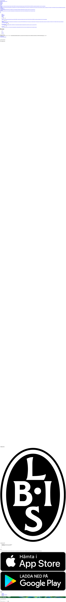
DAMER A (16, 19)
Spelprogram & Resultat (8, 19)
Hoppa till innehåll (2, 0)
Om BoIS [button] (3, 26)
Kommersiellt (63, 7)
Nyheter (39, 7)
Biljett (2, 14)
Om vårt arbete (31, 9)
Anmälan (43, 7)
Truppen (12, 19)
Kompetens (6, 22)
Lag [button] (2, 18)
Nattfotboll (19, 9)
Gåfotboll (21, 9)
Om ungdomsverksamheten (37, 19)
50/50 (2, 16)
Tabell (14, 19)
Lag (0, 5)
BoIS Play (1, 3)
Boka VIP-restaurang (35, 7)
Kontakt (3, 595)
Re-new (3, 33)
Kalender (41, 7)
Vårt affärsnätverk (14, 7)
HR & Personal (57, 7)
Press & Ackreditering (4, 594)
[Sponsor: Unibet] (9, 597)
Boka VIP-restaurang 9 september (28, 7)
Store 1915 (1, 2)
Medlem (1, 4)
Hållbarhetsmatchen (2, 7)
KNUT (34, 9)
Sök (8, 601)
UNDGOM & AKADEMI (31, 19)
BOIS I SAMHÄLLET (11, 9)
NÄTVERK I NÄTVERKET (51, 7)
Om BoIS (1, 10)
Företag (1, 6)
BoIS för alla (24, 9)
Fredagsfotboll (16, 9)
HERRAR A (3, 19)
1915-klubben (46, 7)
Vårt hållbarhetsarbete (5, 9)
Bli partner (6, 7)
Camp (42, 19)
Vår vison (1, 9)
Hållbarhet (60, 7)
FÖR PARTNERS (21, 7)
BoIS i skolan (28, 9)
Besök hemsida (2, 36)
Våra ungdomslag (45, 19)
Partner (3, 32)
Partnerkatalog (10, 7)
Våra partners (17, 7)
